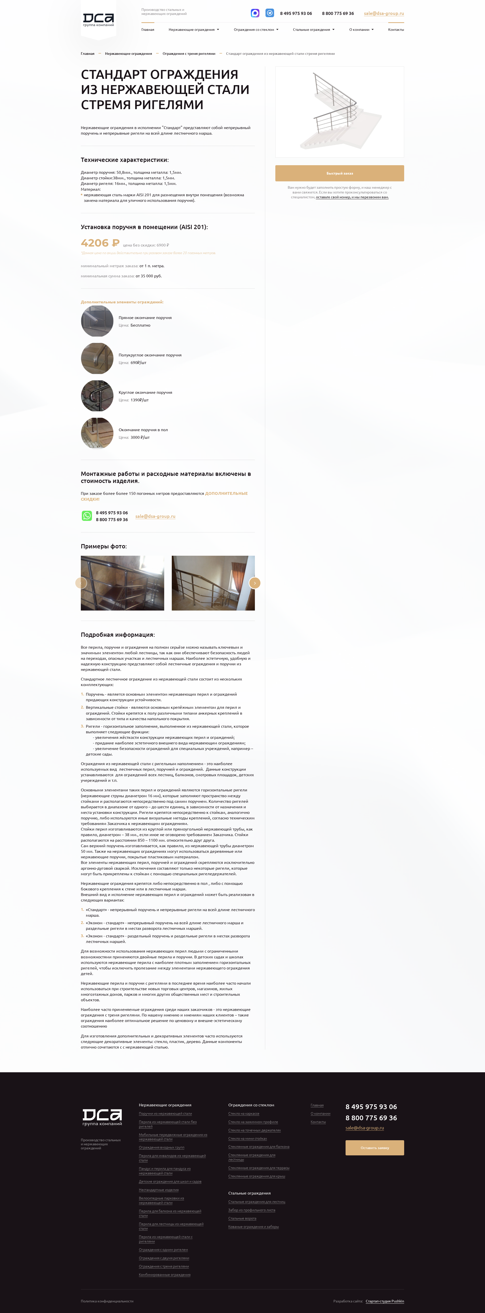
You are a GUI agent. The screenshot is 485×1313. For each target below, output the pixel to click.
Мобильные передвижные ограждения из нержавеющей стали (173, 1136)
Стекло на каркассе (243, 1113)
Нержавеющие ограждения (128, 53)
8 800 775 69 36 (338, 13)
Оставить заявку (375, 1147)
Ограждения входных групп (161, 1147)
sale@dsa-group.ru (384, 13)
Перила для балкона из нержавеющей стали (170, 1213)
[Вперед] (255, 583)
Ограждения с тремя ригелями (189, 53)
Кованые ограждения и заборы (253, 1226)
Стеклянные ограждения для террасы (258, 1167)
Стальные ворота (242, 1218)
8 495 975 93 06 (296, 13)
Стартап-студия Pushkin (385, 1301)
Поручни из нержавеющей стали (165, 1113)
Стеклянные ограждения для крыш (256, 1175)
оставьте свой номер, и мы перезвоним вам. (352, 196)
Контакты (396, 30)
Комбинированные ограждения (164, 1274)
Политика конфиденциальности (107, 1301)
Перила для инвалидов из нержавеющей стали (172, 1157)
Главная (147, 30)
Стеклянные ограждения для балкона (258, 1146)
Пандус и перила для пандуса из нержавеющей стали (165, 1170)
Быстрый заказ (340, 173)
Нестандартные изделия (159, 1189)
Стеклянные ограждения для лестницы (251, 1157)
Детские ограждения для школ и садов (170, 1181)
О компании (320, 1113)
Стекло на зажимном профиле (253, 1121)
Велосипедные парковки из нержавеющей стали (161, 1200)
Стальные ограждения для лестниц (256, 1201)
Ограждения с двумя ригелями (164, 1257)
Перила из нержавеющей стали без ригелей (168, 1124)
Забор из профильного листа (251, 1209)
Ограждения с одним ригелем (163, 1249)
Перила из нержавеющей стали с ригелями (165, 1239)
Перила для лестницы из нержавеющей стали (171, 1226)
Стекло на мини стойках (247, 1138)
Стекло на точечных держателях (254, 1129)
